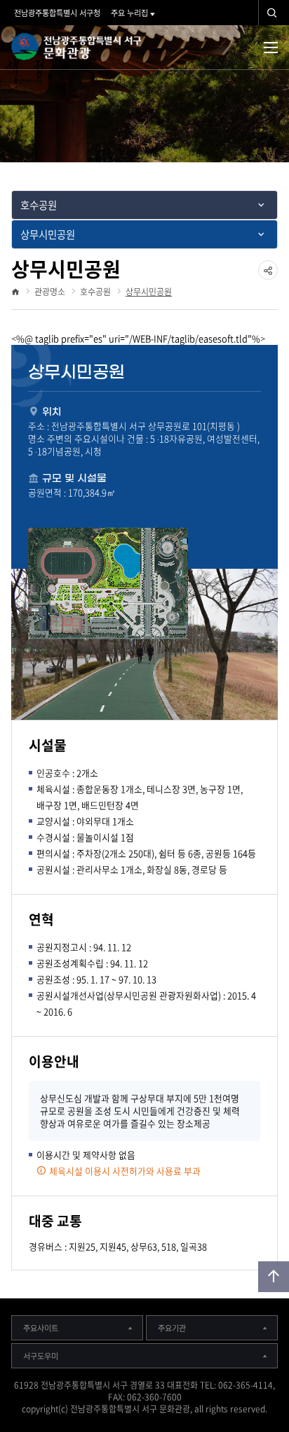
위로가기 (273, 1276)
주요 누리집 (129, 13)
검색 (272, 12)
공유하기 (268, 279)
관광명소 (49, 291)
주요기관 (172, 1328)
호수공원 (95, 291)
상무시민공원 (149, 291)
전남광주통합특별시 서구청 (57, 13)
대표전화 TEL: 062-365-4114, (221, 1385)
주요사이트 (40, 1328)
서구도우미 (40, 1356)
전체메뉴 (271, 47)
